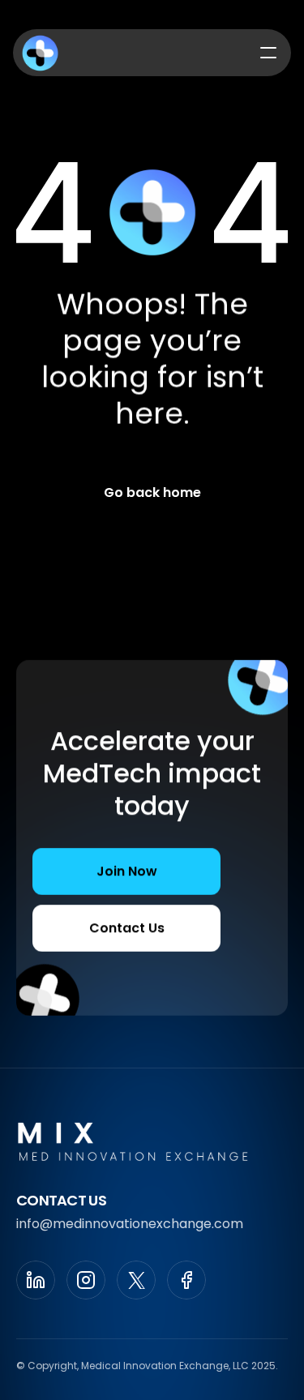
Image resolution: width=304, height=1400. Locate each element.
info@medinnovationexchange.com (129, 1223)
